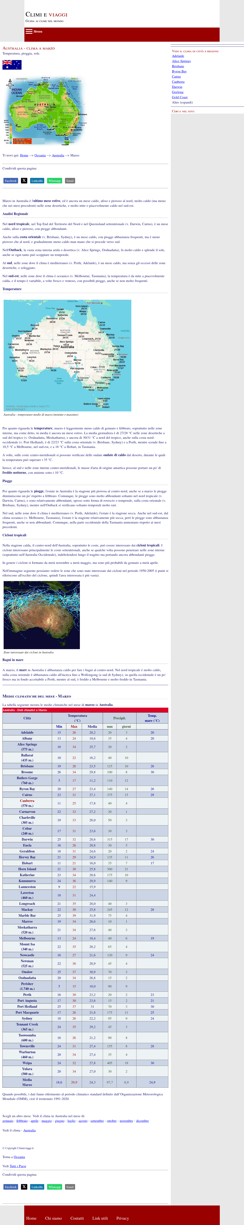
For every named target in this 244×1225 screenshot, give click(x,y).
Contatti (77, 1218)
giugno (59, 1120)
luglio (71, 1120)
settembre (97, 1120)
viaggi (46, 13)
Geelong (178, 92)
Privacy (122, 1218)
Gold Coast (180, 97)
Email (70, 181)
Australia (58, 155)
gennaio (7, 1120)
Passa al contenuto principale (44, 2)
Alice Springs (181, 61)
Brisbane (178, 66)
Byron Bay (179, 71)
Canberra (178, 81)
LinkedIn (37, 181)
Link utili (100, 1218)
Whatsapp (55, 181)
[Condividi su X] (24, 180)
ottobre (112, 1120)
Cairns (176, 76)
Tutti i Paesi (18, 1166)
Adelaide (178, 55)
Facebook (11, 181)
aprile (35, 1120)
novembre (126, 1120)
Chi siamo (53, 1218)
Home (24, 155)
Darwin (177, 86)
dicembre (142, 1120)
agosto (83, 1120)
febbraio (22, 1120)
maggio (47, 1120)
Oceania (40, 155)
